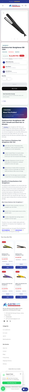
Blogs (4, 354)
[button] (2, 5)
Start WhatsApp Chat (11, 382)
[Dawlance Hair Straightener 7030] (21, 246)
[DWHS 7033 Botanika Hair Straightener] (21, 276)
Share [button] (4, 101)
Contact (4, 351)
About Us (5, 348)
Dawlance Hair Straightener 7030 (19, 254)
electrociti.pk (18, 230)
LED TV (4, 336)
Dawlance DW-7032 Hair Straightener (7, 284)
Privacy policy (22, 384)
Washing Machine (7, 339)
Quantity (4, 75)
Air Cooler (5, 333)
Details (7, 264)
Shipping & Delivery (7, 360)
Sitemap (5, 363)
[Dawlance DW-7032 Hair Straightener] (7, 276)
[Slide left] (11, 38)
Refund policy (7, 386)
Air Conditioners (6, 329)
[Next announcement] (26, 1)
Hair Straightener (6, 230)
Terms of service (15, 386)
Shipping (10, 58)
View (8, 267)
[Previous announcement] (2, 1)
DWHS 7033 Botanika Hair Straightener (21, 284)
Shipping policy (22, 386)
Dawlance (6, 127)
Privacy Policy (6, 357)
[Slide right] (17, 38)
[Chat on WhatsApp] (3, 389)
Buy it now (14, 88)
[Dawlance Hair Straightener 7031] (7, 246)
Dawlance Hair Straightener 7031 (6, 254)
